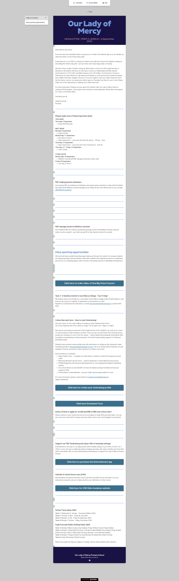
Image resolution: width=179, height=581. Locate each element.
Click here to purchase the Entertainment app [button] (89, 462)
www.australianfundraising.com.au (81, 347)
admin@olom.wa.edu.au (63, 190)
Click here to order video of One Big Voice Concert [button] (89, 283)
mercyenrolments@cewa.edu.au (100, 304)
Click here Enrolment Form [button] (89, 403)
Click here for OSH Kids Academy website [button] (89, 488)
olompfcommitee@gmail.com (98, 377)
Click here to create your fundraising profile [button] (89, 387)
